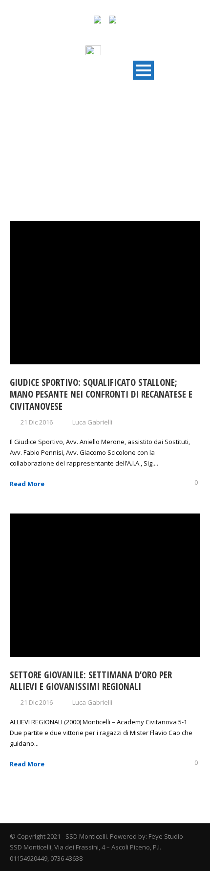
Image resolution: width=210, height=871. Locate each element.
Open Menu (143, 70)
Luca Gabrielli (92, 422)
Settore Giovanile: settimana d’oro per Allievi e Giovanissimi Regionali (91, 681)
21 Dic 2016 (37, 422)
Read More (27, 483)
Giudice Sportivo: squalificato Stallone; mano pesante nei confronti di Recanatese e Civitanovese (101, 394)
